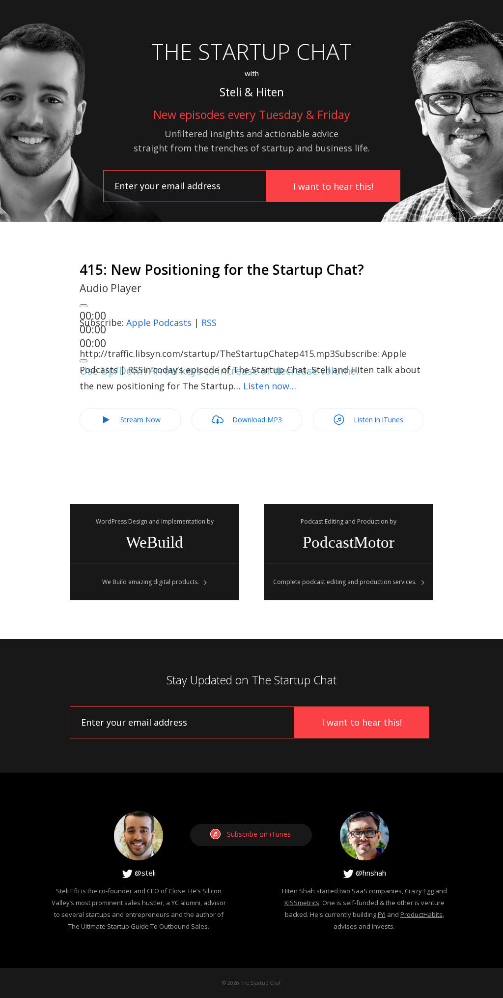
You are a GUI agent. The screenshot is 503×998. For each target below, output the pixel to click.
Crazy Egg (419, 890)
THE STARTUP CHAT (251, 51)
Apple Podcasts (159, 322)
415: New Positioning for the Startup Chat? (222, 269)
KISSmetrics (301, 902)
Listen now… (269, 386)
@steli (144, 873)
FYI (382, 914)
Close (176, 890)
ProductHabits (421, 914)
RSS (209, 322)
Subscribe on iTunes (259, 834)
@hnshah (370, 873)
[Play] (83, 305)
